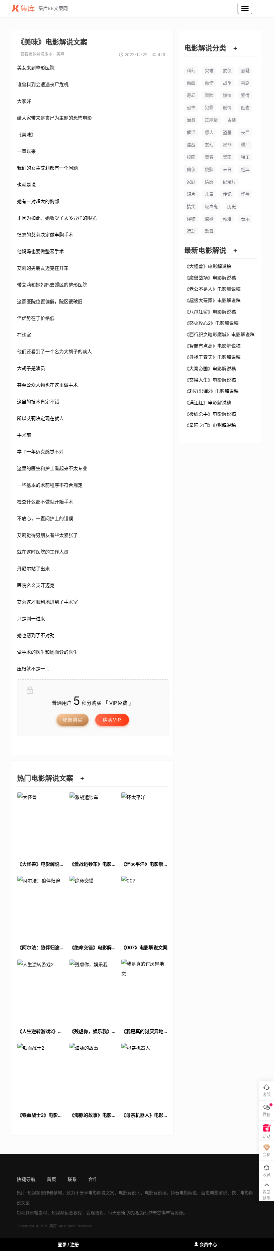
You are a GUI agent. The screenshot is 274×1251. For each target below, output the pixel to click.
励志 (245, 107)
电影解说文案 (101, 1192)
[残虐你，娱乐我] (93, 990)
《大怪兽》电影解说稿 (207, 266)
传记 (227, 194)
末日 (227, 169)
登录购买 (72, 719)
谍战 (191, 144)
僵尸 (245, 144)
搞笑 (191, 206)
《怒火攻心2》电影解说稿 (211, 323)
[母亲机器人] (144, 1074)
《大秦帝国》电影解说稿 (210, 368)
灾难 (209, 70)
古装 (231, 120)
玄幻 (209, 144)
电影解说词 (129, 1192)
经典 (245, 169)
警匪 (227, 157)
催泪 (191, 132)
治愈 (191, 120)
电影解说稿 (155, 1192)
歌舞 (209, 231)
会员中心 (207, 1244)
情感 (209, 181)
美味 (60, 53)
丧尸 (245, 132)
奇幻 (191, 95)
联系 (72, 1179)
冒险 (209, 95)
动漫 (227, 218)
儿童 (209, 194)
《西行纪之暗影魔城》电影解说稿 (219, 334)
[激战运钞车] (93, 823)
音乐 (245, 218)
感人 (209, 132)
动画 (191, 82)
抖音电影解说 (184, 1192)
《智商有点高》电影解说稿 (212, 345)
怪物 (191, 218)
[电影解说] (25, 8)
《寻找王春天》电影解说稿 (212, 357)
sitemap (117, 1179)
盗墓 (227, 132)
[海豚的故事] (93, 1074)
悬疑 (245, 70)
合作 (93, 1179)
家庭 (191, 181)
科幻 (191, 70)
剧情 (227, 107)
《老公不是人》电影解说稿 (212, 288)
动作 (209, 82)
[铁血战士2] (40, 1074)
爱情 (245, 95)
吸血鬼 (211, 206)
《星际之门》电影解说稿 (210, 425)
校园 (191, 157)
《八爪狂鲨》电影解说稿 (210, 311)
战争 (227, 82)
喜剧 (245, 82)
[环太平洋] (144, 823)
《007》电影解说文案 (144, 947)
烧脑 (209, 169)
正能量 (211, 120)
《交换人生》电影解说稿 (210, 379)
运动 (191, 231)
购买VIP (112, 719)
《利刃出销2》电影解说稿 (211, 391)
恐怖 (191, 107)
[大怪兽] (40, 823)
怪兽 (245, 194)
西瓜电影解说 (214, 1192)
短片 (191, 194)
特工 (245, 157)
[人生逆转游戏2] (40, 990)
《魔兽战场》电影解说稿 (210, 277)
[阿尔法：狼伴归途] (40, 907)
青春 (209, 157)
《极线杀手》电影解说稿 (210, 413)
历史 (231, 206)
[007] (144, 907)
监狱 (209, 218)
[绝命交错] (93, 907)
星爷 (227, 144)
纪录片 (229, 181)
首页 (51, 1179)
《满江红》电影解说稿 (207, 402)
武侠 (227, 70)
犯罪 (209, 107)
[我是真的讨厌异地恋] (144, 990)
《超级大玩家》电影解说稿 (212, 300)
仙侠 (191, 169)
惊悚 (227, 95)
